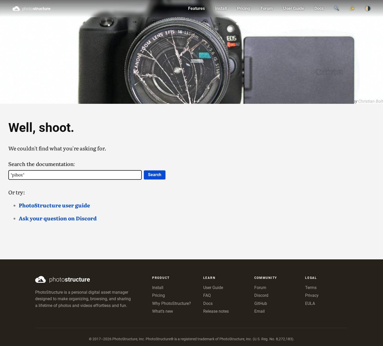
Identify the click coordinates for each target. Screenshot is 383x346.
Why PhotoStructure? (171, 303)
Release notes (216, 311)
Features (196, 8)
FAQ (207, 295)
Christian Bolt (370, 101)
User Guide (293, 8)
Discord (261, 295)
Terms (311, 287)
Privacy (312, 295)
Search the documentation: (41, 164)
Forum (267, 8)
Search (154, 174)
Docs (319, 8)
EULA (310, 303)
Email (259, 311)
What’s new (162, 311)
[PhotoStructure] (84, 279)
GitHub (260, 303)
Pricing (243, 8)
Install (221, 8)
